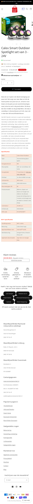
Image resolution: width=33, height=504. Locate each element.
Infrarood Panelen (9, 409)
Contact (6, 466)
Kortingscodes (8, 437)
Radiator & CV (23, 293)
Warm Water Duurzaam (10, 420)
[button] (2, 9)
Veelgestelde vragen (9, 445)
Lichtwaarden (8, 441)
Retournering (7, 430)
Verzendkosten (10, 72)
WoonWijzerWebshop (16, 500)
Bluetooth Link (16, 126)
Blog (5, 469)
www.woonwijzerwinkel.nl (11, 381)
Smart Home (7, 298)
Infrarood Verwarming (23, 298)
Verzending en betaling (10, 434)
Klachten (6, 462)
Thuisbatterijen (8, 406)
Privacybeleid (8, 458)
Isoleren (8, 302)
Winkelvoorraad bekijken (11, 75)
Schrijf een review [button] (16, 260)
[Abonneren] (27, 480)
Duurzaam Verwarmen (10, 417)
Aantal (3, 79)
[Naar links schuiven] (13, 44)
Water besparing (22, 302)
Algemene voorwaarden (11, 455)
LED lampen (9, 293)
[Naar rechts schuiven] (20, 44)
